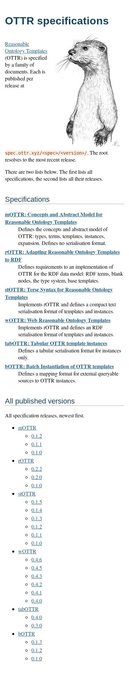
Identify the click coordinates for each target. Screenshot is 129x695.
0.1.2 (36, 435)
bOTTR (26, 633)
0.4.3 (36, 575)
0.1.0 (36, 452)
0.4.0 (36, 600)
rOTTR (26, 460)
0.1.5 (36, 501)
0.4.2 (36, 584)
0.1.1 (36, 443)
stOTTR (27, 493)
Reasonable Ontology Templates (26, 47)
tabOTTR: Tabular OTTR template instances (56, 343)
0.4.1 (36, 592)
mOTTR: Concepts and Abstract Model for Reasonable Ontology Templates (54, 218)
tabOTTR (28, 608)
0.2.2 (36, 468)
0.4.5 (36, 567)
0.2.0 (36, 476)
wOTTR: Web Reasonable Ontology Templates (57, 320)
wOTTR (27, 551)
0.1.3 (36, 518)
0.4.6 (36, 559)
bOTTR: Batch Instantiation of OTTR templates (59, 366)
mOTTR (27, 427)
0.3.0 (36, 625)
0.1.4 (36, 509)
